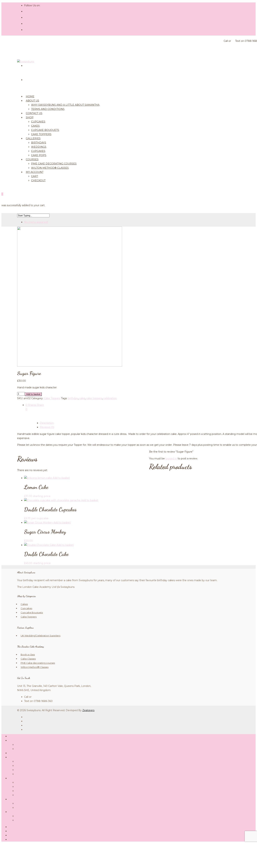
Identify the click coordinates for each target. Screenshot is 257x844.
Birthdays (38, 142)
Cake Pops (21, 795)
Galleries (33, 138)
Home (12, 736)
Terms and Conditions (48, 109)
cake (82, 398)
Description (47, 423)
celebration (110, 398)
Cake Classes (28, 658)
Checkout (38, 180)
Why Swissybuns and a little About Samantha (65, 104)
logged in (171, 458)
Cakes (35, 125)
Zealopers (88, 710)
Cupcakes (38, 121)
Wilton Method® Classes (50, 167)
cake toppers (94, 398)
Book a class (28, 654)
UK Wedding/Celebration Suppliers (40, 635)
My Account (34, 172)
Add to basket (33, 394)
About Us (32, 100)
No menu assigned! (36, 222)
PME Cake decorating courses (54, 163)
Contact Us (15, 753)
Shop (30, 117)
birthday (73, 398)
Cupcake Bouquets (45, 130)
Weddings (38, 146)
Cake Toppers (52, 398)
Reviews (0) (47, 427)
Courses (32, 159)
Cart (34, 176)
